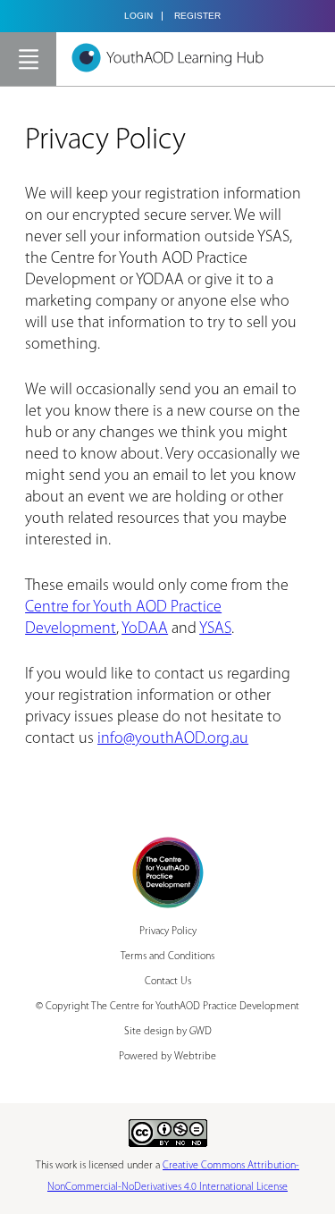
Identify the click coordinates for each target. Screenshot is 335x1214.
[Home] (167, 57)
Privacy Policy (168, 931)
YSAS (215, 629)
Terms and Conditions (167, 956)
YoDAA (144, 629)
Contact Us (168, 981)
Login (138, 16)
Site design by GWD (168, 1031)
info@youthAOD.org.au (172, 739)
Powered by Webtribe (167, 1056)
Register (197, 16)
